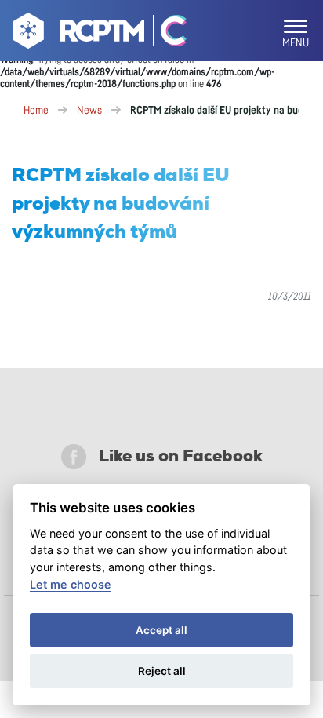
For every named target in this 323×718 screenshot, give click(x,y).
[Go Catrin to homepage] (167, 33)
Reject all (162, 671)
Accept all (161, 630)
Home (36, 110)
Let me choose (70, 584)
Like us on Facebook (181, 456)
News (89, 110)
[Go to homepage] (76, 34)
